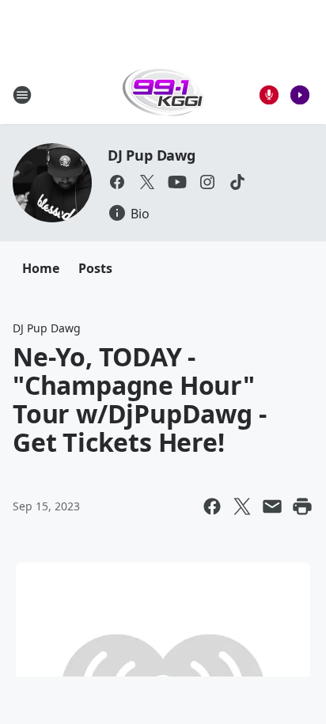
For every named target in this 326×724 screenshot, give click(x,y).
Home (40, 268)
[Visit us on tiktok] (237, 181)
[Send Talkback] (269, 94)
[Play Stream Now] (299, 94)
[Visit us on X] (147, 181)
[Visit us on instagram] (207, 181)
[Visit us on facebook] (117, 181)
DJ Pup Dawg (151, 155)
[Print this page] (302, 506)
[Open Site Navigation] (22, 94)
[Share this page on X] (242, 506)
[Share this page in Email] (272, 506)
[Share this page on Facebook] (212, 506)
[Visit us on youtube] (177, 181)
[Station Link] (163, 94)
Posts (95, 268)
